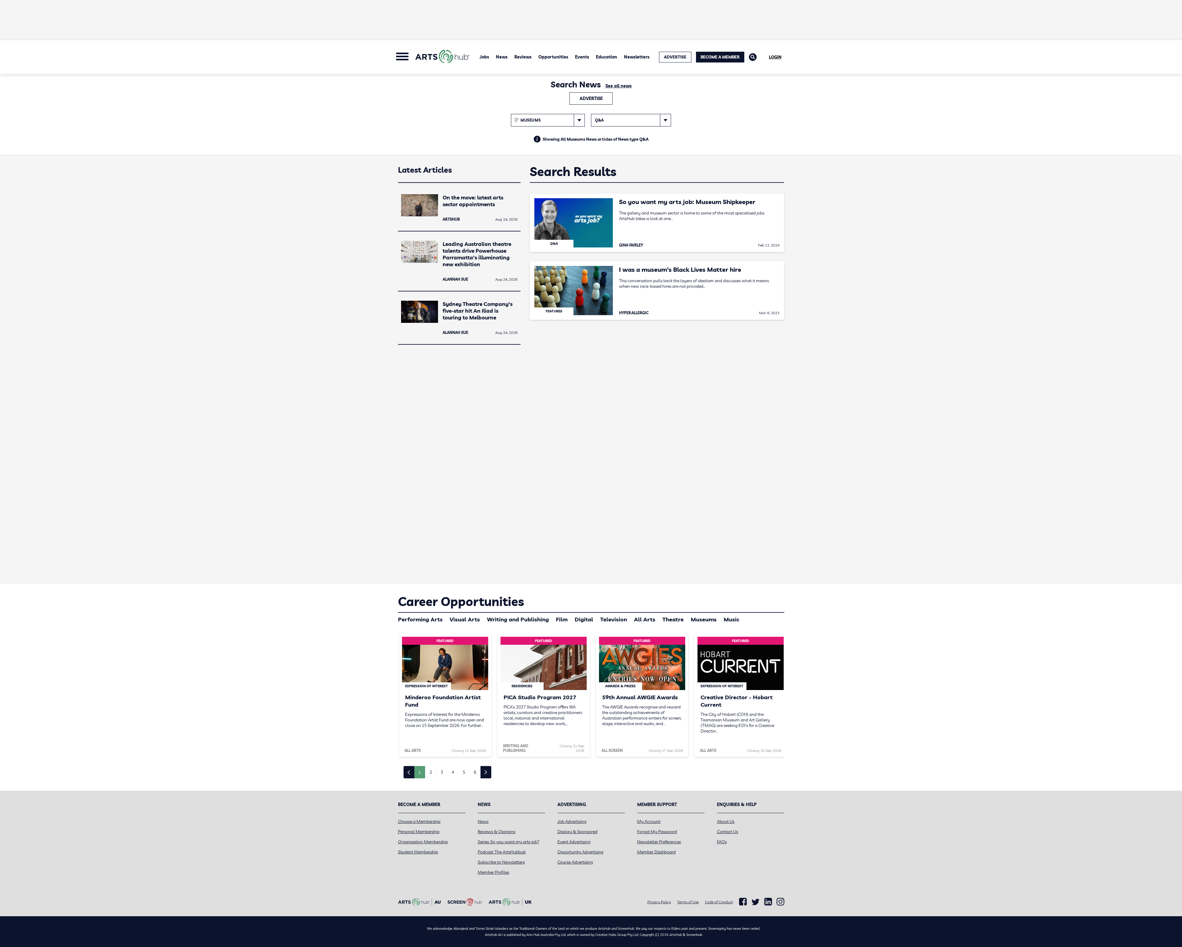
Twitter (755, 902)
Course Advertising (575, 862)
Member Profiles (493, 872)
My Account (649, 821)
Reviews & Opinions (496, 831)
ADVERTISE (675, 56)
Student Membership (418, 852)
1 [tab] (419, 772)
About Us (725, 821)
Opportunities (553, 57)
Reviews (523, 57)
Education (606, 57)
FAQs (722, 842)
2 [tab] (430, 772)
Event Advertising (573, 842)
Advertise (591, 98)
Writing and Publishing (518, 619)
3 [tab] (441, 772)
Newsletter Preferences (659, 842)
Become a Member (720, 56)
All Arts (644, 619)
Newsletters (636, 57)
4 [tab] (453, 772)
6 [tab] (475, 772)
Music (731, 619)
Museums (704, 619)
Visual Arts (465, 619)
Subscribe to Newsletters (501, 862)
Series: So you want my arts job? (508, 842)
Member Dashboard (656, 852)
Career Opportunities (461, 601)
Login (775, 56)
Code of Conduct (719, 902)
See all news (618, 86)
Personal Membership (419, 831)
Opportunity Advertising (580, 852)
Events (582, 57)
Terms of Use (688, 902)
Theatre (673, 619)
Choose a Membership (419, 821)
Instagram (780, 902)
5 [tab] (464, 772)
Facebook (743, 902)
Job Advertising (571, 821)
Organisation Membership (423, 842)
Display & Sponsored (577, 831)
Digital (584, 619)
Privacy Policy (659, 902)
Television (613, 619)
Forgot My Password (657, 831)
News (502, 57)
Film (562, 619)
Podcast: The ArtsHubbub (502, 852)
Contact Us (727, 831)
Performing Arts (420, 619)
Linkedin (768, 902)
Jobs (484, 57)
